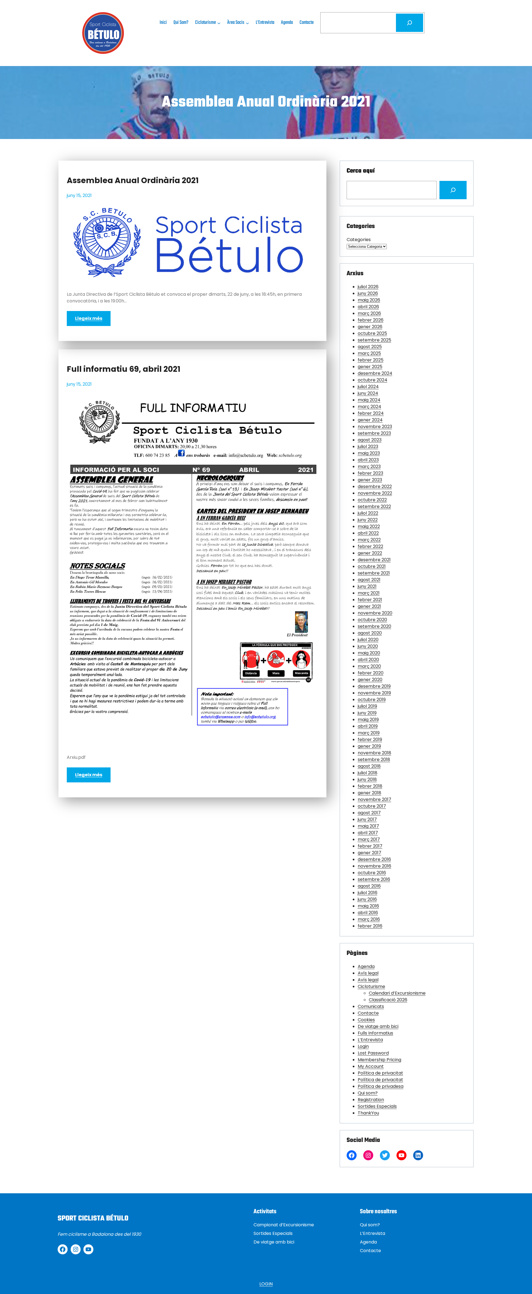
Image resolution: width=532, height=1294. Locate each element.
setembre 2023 (374, 433)
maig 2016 (368, 906)
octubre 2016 (372, 873)
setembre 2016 (374, 879)
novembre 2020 (375, 613)
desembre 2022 (375, 486)
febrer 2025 (370, 360)
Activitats (265, 1211)
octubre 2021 (372, 566)
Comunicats (371, 1006)
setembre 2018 (374, 759)
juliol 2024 (368, 386)
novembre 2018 (374, 753)
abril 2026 (368, 307)
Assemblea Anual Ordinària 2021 (133, 181)
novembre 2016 (374, 866)
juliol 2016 (367, 892)
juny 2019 (367, 713)
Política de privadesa (380, 1086)
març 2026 (369, 313)
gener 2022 (370, 553)
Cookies (366, 1020)
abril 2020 (368, 659)
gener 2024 (370, 420)
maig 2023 (369, 453)
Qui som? (368, 1093)
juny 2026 (368, 293)
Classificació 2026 (388, 1000)
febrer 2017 (370, 846)
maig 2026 (369, 300)
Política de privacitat (380, 1073)
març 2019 (369, 733)
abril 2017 (368, 833)
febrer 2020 (370, 673)
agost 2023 (370, 440)
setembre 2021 (374, 573)
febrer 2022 (370, 546)
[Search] (453, 190)
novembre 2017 (374, 799)
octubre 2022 (372, 500)
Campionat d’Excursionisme (284, 1225)
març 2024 (369, 406)
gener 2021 (369, 606)
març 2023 (369, 466)
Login (363, 1046)
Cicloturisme (371, 986)
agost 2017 (369, 813)
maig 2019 (368, 719)
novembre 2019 (374, 693)
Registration (371, 1099)
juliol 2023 (368, 446)
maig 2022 (369, 526)
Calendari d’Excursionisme (397, 993)
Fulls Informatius (375, 1033)
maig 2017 (368, 826)
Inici (163, 23)
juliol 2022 (368, 513)
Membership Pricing (379, 1060)
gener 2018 (369, 793)
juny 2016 (367, 899)
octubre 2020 (372, 619)
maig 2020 (369, 653)
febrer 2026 (370, 320)
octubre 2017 (372, 806)
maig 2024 (369, 400)
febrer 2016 (370, 926)
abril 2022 (368, 533)
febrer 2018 (370, 786)
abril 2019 (368, 726)
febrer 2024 (371, 413)
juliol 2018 (367, 773)
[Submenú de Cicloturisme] (219, 22)
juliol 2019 (367, 706)
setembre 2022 (374, 506)
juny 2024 (368, 393)
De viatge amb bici (378, 1026)
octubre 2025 (372, 333)
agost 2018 (369, 766)
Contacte (368, 1013)
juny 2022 (368, 520)
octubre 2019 (372, 699)
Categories (359, 239)
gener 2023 (370, 480)
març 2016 (369, 919)
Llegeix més (88, 318)
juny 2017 (367, 819)
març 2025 (369, 353)
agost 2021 (369, 580)
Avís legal (368, 973)
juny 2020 (368, 646)
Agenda (366, 966)
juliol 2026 (368, 287)
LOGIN (266, 1284)
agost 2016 (369, 886)
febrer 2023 (370, 473)
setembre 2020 (374, 626)
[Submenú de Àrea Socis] (247, 22)
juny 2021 (367, 586)
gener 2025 (370, 366)
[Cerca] (409, 23)
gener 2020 (370, 679)
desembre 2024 (375, 373)
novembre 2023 (375, 426)
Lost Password (373, 1053)
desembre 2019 (374, 686)
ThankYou (368, 1113)
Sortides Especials (377, 1106)
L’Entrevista (370, 1040)
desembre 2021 (374, 560)
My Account (371, 1066)
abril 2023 (368, 460)
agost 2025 (370, 346)
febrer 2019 (370, 739)
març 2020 (369, 666)
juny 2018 (367, 779)
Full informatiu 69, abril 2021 (123, 369)
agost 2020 (370, 633)
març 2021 (369, 593)
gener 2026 (370, 327)
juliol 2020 (368, 639)
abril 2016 (368, 912)
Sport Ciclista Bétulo (93, 1218)
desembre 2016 (374, 859)
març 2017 (369, 839)
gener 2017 (369, 853)
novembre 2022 (375, 493)
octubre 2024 (372, 380)
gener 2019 (369, 746)
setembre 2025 (374, 340)
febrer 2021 (370, 600)
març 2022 (369, 540)
